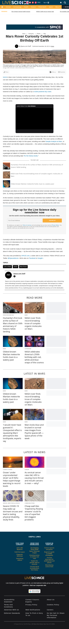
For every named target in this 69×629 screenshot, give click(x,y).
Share (7, 72)
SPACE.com (25, 256)
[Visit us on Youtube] (30, 3)
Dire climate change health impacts (21, 11)
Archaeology (17, 7)
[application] (34, 118)
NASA (5, 77)
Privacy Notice (55, 225)
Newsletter (62, 72)
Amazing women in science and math (34, 557)
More (57, 7)
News (52, 46)
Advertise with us (11, 610)
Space (51, 7)
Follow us (54, 72)
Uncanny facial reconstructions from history (34, 568)
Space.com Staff (26, 46)
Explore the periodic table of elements (34, 562)
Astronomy (31, 33)
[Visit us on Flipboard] (33, 3)
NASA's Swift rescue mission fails (45, 11)
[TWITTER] (14, 276)
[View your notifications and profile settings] (61, 2)
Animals (8, 7)
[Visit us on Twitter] (24, 3)
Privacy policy (31, 605)
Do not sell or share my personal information (55, 615)
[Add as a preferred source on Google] (34, 591)
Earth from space (20, 552)
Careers (50, 610)
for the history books (31, 156)
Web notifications (32, 610)
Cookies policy (53, 605)
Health (26, 7)
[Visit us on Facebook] (21, 3)
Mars (45, 33)
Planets (38, 33)
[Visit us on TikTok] (36, 3)
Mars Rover (23, 266)
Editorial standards (12, 613)
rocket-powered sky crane (42, 91)
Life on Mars (7, 266)
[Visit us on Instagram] (27, 3)
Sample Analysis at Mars (54, 141)
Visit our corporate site (38, 585)
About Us (50, 599)
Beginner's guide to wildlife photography (49, 553)
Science (33, 7)
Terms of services (27, 225)
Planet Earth (42, 7)
